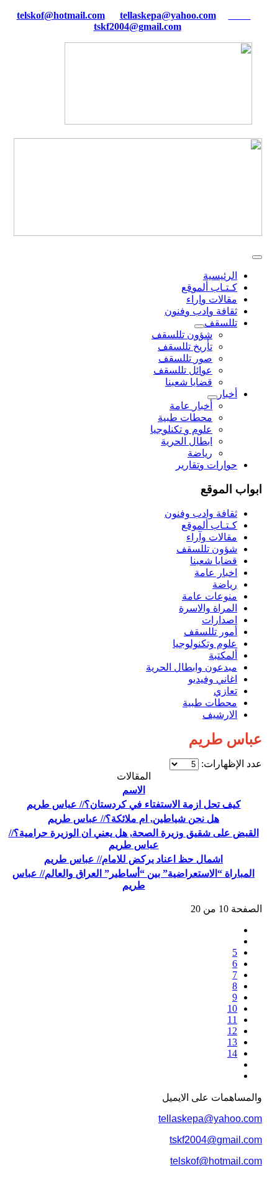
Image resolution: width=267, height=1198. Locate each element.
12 (232, 1031)
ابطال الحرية (186, 441)
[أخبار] (212, 397)
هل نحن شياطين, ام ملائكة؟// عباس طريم (133, 818)
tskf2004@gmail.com (137, 26)
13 (232, 1042)
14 (232, 1053)
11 (232, 1019)
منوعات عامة (209, 596)
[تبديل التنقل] (257, 257)
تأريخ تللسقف (185, 346)
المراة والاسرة (208, 608)
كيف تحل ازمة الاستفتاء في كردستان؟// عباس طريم (134, 804)
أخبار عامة (191, 405)
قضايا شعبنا (188, 382)
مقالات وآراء (211, 537)
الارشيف (219, 714)
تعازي (225, 691)
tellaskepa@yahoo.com (168, 15)
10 (232, 1008)
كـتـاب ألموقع (209, 287)
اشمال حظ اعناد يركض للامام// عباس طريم (133, 859)
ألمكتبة (223, 655)
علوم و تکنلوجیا (181, 429)
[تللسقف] (199, 326)
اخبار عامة (215, 572)
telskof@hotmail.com (216, 1161)
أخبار (227, 394)
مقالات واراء (211, 299)
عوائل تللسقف (182, 370)
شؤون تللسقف (182, 334)
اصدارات (219, 620)
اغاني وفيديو (212, 679)
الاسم (133, 790)
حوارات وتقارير (206, 465)
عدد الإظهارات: (230, 763)
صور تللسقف (185, 358)
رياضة (200, 453)
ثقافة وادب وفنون (201, 311)
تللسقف (220, 323)
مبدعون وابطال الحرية (191, 667)
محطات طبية (185, 417)
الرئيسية (220, 275)
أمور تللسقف (210, 631)
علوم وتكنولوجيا (205, 643)
